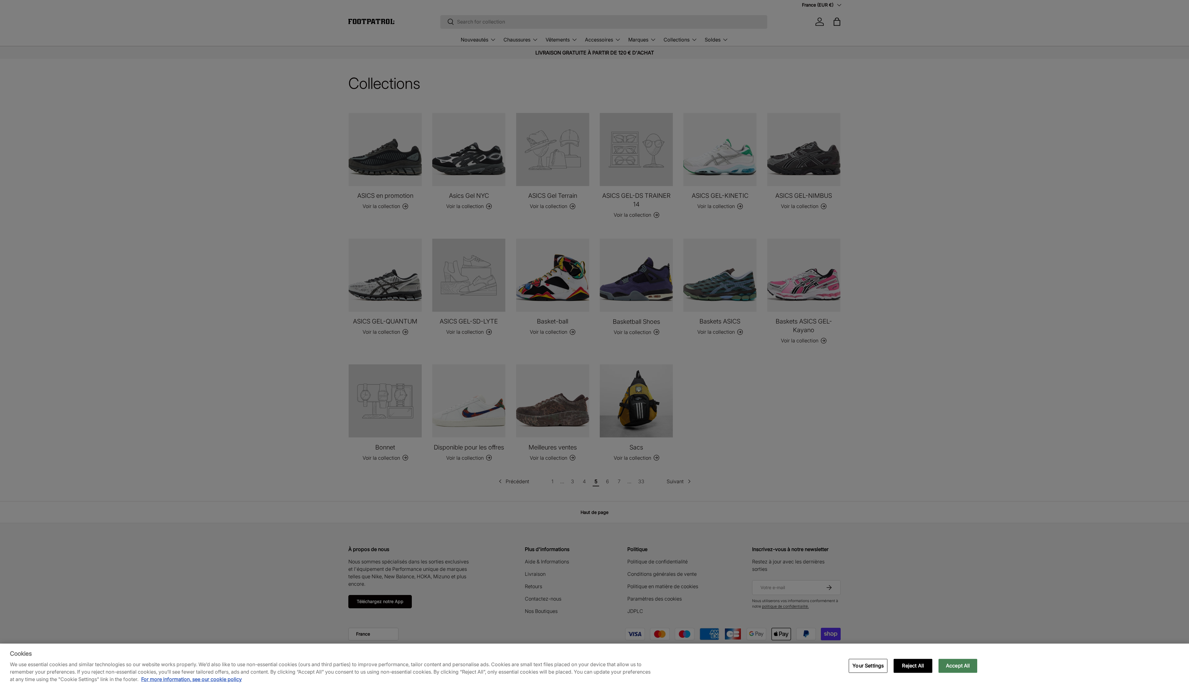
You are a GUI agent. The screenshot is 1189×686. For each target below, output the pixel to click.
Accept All (958, 665)
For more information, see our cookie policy (191, 679)
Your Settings (868, 665)
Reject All (913, 665)
